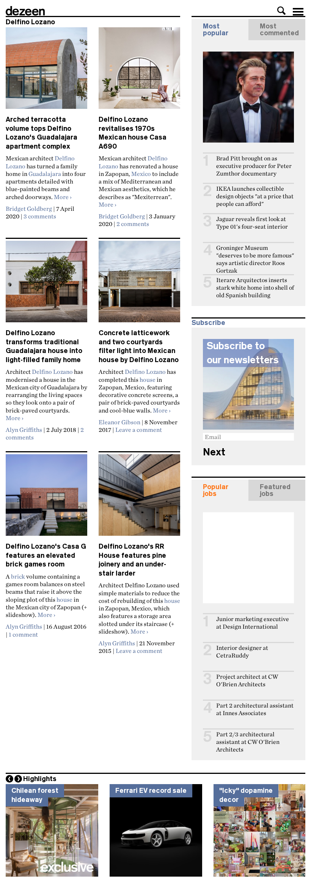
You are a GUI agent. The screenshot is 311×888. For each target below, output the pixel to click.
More (63, 197)
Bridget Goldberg (29, 208)
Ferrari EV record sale (151, 790)
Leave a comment (138, 429)
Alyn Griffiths (24, 429)
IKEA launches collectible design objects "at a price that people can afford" (255, 196)
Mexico (141, 173)
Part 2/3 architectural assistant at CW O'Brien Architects (248, 742)
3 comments (40, 216)
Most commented (279, 29)
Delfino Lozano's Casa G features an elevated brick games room (46, 555)
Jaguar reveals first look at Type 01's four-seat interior (252, 222)
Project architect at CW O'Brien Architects (247, 680)
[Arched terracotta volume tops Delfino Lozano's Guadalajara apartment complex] (46, 71)
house (148, 379)
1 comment (23, 634)
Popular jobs (215, 490)
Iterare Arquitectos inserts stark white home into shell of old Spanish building (255, 287)
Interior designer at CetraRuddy (242, 651)
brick (18, 576)
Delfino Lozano (52, 371)
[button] (281, 10)
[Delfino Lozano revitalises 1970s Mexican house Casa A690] (139, 71)
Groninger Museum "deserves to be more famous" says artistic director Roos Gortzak (255, 259)
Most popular (215, 29)
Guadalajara (44, 173)
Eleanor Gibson (119, 422)
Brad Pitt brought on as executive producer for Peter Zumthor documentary (254, 166)
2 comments (132, 223)
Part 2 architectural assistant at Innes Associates (255, 709)
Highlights (40, 778)
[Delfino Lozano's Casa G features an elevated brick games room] (46, 498)
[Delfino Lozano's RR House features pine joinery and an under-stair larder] (139, 498)
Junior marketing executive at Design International (252, 622)
